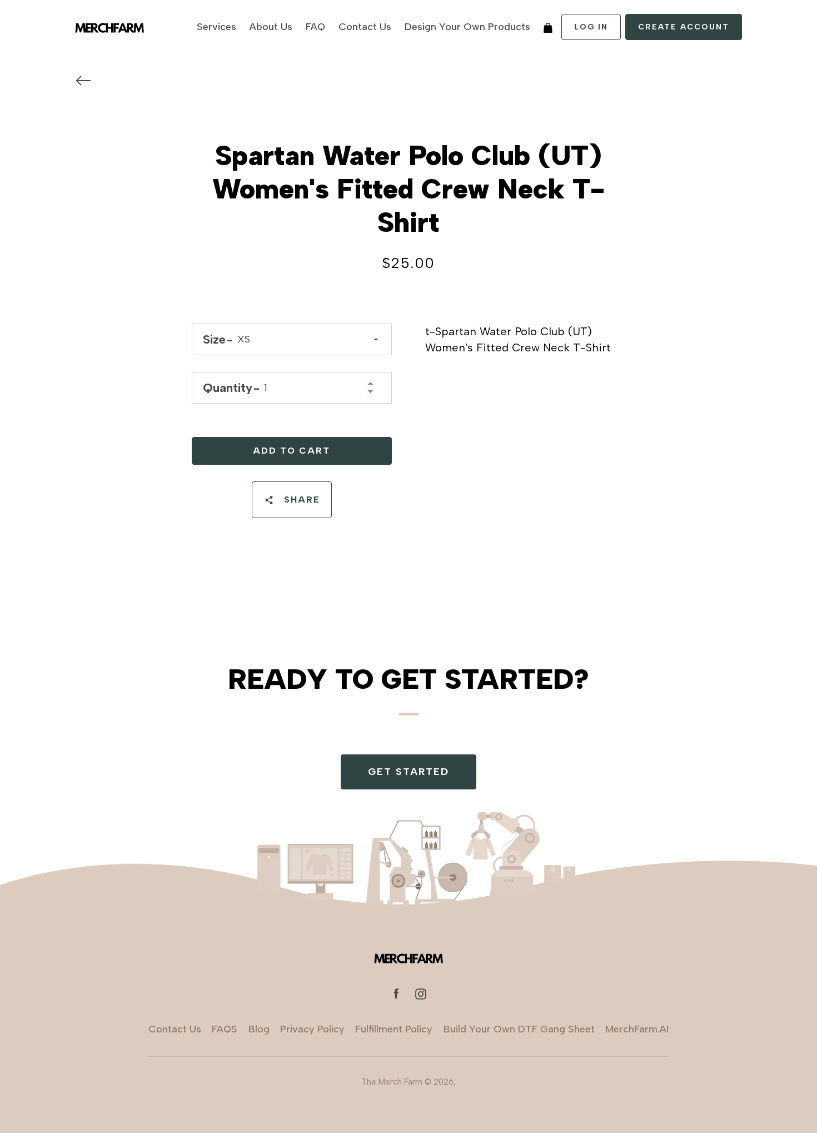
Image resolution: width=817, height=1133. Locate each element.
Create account (683, 27)
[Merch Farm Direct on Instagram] (420, 993)
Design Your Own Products (467, 27)
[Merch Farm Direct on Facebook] (396, 993)
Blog (259, 1029)
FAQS (224, 1029)
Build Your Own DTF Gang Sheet (519, 1029)
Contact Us (364, 27)
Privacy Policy (312, 1029)
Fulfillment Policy (393, 1029)
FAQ (315, 27)
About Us (271, 27)
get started (408, 772)
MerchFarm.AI (637, 1029)
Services (216, 27)
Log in (591, 27)
